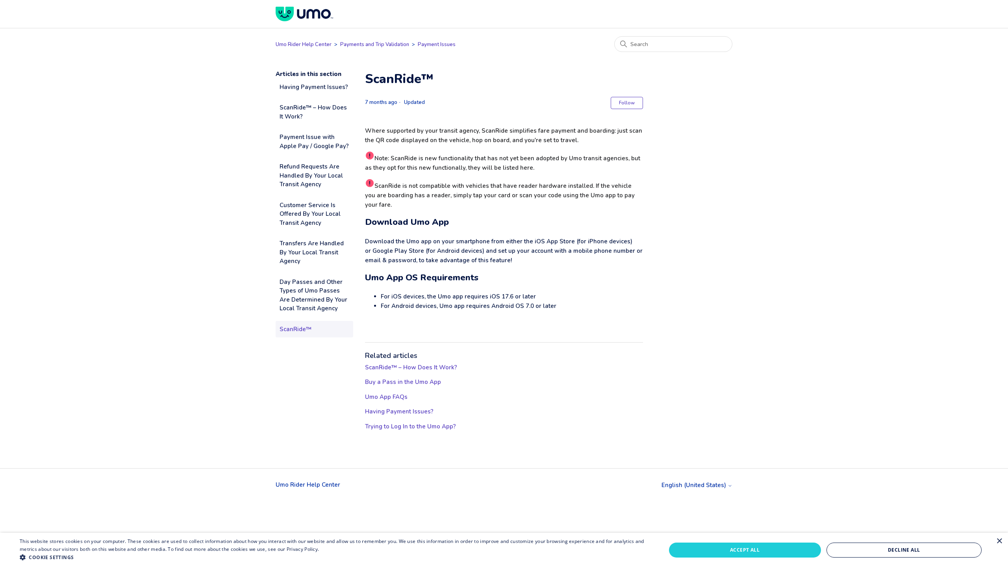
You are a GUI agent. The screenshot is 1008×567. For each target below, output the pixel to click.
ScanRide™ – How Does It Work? (313, 112)
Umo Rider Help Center (304, 44)
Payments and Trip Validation (375, 44)
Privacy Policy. (303, 549)
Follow (627, 103)
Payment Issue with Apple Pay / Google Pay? (314, 141)
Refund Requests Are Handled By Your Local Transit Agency (311, 175)
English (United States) (695, 485)
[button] (333, 557)
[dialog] (504, 550)
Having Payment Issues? (314, 87)
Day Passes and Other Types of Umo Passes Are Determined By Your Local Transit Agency (313, 295)
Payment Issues (437, 44)
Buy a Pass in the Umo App (403, 382)
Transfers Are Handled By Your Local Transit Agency (312, 252)
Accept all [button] (745, 550)
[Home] (304, 14)
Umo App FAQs (386, 397)
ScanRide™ (295, 329)
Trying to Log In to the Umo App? (410, 426)
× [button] (999, 541)
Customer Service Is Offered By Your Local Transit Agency (310, 214)
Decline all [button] (904, 550)
